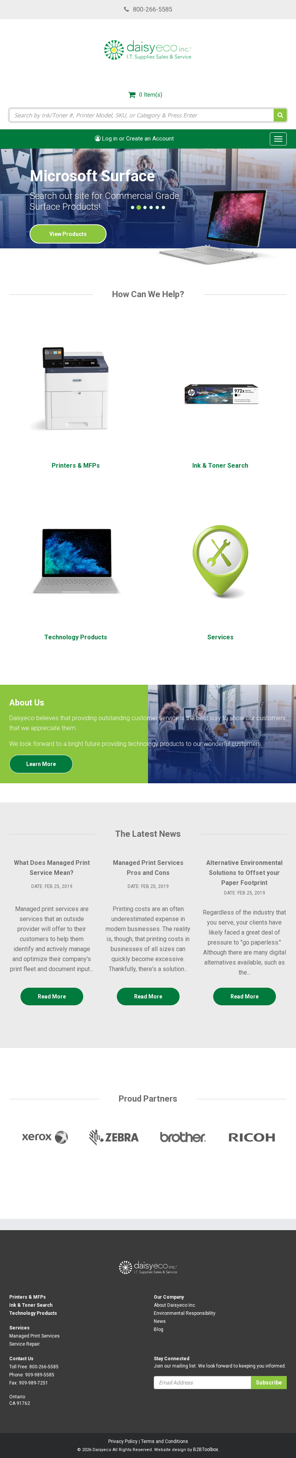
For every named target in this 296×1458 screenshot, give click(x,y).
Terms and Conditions (164, 1441)
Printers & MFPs (27, 1297)
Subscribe (269, 1382)
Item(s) (150, 94)
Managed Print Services (34, 1336)
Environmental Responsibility (184, 1313)
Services (19, 1328)
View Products (68, 234)
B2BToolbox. (206, 1449)
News (160, 1321)
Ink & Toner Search (30, 1305)
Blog (158, 1329)
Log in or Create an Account (137, 138)
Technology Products (33, 1313)
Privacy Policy (123, 1441)
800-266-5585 (152, 9)
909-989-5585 (39, 1375)
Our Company (169, 1297)
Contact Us (21, 1358)
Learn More (41, 764)
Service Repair (24, 1344)
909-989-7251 (33, 1383)
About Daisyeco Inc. (175, 1305)
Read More (52, 996)
